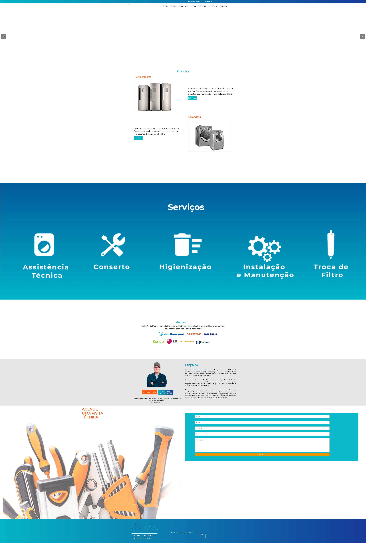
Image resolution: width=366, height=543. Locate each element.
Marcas (192, 6)
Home (165, 6)
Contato (223, 6)
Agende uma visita (149, 392)
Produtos (183, 6)
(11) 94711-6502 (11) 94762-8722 (166, 392)
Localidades (213, 6)
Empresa (202, 6)
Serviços (173, 6)
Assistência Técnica (196, 370)
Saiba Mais (192, 98)
